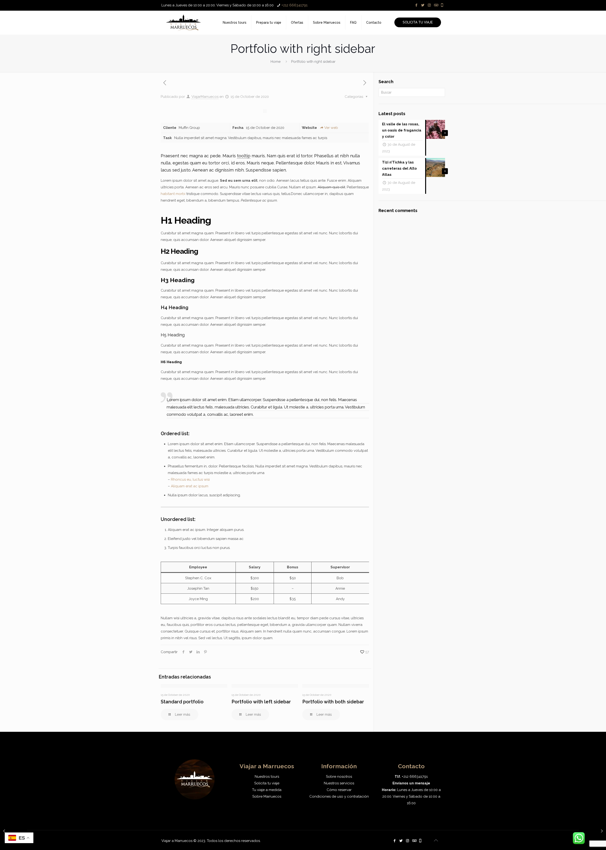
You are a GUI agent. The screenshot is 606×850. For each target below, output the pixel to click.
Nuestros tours (267, 776)
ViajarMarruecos (205, 97)
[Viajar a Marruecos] (183, 22)
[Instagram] (429, 5)
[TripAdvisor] (435, 5)
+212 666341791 (294, 5)
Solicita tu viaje (266, 783)
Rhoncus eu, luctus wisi (190, 479)
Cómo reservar (339, 790)
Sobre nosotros (339, 776)
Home (276, 61)
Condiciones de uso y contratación (339, 796)
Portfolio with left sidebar (261, 702)
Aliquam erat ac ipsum (189, 486)
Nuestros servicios (339, 783)
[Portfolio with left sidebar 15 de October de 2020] (13, 831)
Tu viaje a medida (266, 790)
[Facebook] (416, 5)
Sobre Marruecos (266, 796)
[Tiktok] (442, 5)
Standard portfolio (182, 702)
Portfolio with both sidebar (333, 702)
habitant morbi (173, 194)
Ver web (331, 128)
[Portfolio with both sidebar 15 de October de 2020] (592, 831)
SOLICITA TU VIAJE (418, 22)
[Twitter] (422, 5)
